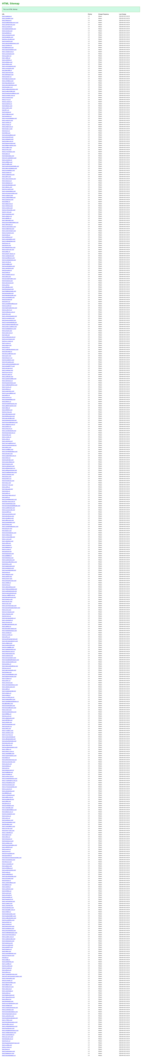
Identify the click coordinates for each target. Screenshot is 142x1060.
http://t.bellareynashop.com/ (9, 145)
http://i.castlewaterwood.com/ (9, 591)
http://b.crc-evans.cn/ (7, 341)
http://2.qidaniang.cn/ (7, 182)
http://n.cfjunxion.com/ (7, 614)
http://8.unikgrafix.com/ (8, 459)
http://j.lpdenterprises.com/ (8, 247)
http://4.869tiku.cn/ (6, 714)
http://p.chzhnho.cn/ (7, 160)
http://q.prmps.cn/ (6, 816)
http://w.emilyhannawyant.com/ (9, 639)
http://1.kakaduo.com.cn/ (8, 274)
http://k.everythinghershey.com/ (10, 1003)
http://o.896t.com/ (6, 801)
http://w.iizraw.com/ (7, 551)
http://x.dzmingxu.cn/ (7, 441)
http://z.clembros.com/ (7, 732)
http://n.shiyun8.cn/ (7, 895)
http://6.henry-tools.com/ (8, 830)
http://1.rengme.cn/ (7, 924)
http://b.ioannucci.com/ (7, 841)
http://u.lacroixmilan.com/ (8, 418)
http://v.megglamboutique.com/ (9, 451)
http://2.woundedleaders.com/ (9, 674)
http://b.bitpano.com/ (7, 105)
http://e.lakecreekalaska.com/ (9, 168)
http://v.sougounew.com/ (8, 53)
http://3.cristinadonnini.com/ (9, 260)
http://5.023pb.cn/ (6, 766)
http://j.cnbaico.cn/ (6, 693)
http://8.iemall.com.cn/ (7, 1038)
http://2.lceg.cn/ (6, 130)
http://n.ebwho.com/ (7, 64)
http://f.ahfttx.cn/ (6, 251)
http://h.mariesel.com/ (7, 655)
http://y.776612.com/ (7, 1020)
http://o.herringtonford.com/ (9, 930)
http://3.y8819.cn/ (6, 911)
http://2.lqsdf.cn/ (6, 272)
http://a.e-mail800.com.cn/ (8, 595)
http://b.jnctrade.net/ (7, 299)
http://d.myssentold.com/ (8, 853)
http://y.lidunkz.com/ (7, 187)
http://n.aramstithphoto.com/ (9, 953)
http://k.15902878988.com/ (8, 197)
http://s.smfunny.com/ (7, 195)
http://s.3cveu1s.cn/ (7, 622)
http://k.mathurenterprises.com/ (10, 89)
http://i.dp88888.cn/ (7, 555)
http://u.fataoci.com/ (7, 866)
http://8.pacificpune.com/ (8, 1028)
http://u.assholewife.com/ (8, 297)
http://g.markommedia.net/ (8, 736)
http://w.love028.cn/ (7, 855)
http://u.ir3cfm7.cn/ (6, 922)
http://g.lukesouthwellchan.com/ (10, 666)
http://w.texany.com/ (7, 528)
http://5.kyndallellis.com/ (8, 647)
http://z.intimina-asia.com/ (8, 686)
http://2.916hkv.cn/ (6, 891)
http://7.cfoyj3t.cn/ (6, 262)
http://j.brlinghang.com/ (7, 74)
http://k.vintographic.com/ (8, 978)
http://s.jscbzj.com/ (7, 709)
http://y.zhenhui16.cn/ (7, 620)
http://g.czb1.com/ (6, 603)
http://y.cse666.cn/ (6, 963)
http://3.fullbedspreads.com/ (9, 291)
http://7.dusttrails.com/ (7, 807)
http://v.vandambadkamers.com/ (10, 526)
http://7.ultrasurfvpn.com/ (8, 997)
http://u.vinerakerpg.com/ (8, 35)
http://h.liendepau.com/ (7, 557)
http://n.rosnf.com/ (6, 893)
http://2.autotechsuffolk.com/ (9, 378)
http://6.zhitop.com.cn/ (7, 141)
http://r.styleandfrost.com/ (8, 782)
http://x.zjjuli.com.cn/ (7, 745)
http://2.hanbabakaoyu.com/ (9, 328)
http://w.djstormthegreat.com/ (9, 759)
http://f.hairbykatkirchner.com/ (9, 307)
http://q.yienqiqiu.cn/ (7, 774)
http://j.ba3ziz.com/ (7, 530)
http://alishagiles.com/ (7, 703)
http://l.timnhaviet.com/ (7, 1001)
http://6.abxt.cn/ (6, 153)
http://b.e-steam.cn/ (7, 101)
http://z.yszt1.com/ (6, 539)
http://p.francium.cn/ (7, 838)
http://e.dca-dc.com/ (7, 601)
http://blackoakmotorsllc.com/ (9, 624)
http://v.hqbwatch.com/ (7, 139)
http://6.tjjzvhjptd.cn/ (7, 351)
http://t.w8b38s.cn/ (6, 218)
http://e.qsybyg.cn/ (6, 397)
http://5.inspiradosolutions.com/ (10, 1011)
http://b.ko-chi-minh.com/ (8, 39)
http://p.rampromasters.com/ (9, 755)
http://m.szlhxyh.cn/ (7, 310)
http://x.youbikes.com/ (7, 730)
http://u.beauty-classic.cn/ (8, 253)
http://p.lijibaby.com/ (7, 984)
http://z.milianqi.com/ (7, 643)
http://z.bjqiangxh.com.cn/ (8, 424)
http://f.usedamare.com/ (8, 928)
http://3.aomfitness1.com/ (8, 257)
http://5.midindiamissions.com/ (9, 932)
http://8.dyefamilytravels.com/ (9, 403)
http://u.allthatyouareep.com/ (9, 405)
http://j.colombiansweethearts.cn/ (10, 701)
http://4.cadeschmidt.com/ (8, 91)
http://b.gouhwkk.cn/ (7, 897)
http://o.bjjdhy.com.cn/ (7, 797)
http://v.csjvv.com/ (6, 609)
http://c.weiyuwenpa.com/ (8, 901)
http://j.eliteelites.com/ (7, 287)
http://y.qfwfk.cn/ (6, 58)
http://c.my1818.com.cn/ (8, 697)
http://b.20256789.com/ (8, 961)
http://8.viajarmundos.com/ (8, 913)
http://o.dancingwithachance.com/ (10, 43)
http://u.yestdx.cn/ (6, 437)
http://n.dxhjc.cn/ (6, 680)
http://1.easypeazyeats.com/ (9, 605)
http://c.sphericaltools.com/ (9, 882)
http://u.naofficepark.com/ (8, 507)
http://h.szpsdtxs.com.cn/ (8, 95)
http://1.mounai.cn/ (6, 545)
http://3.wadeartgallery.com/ (9, 916)
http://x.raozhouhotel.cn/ (8, 1034)
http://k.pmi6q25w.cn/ (7, 874)
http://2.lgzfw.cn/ (6, 235)
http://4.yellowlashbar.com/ (8, 241)
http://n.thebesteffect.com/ (8, 699)
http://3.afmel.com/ (6, 834)
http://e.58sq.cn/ (6, 836)
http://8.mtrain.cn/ (6, 880)
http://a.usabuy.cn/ (6, 55)
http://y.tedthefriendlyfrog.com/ (9, 384)
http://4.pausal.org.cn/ (7, 899)
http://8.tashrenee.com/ (8, 553)
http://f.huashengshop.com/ (9, 382)
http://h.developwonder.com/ (9, 876)
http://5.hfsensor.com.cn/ (8, 651)
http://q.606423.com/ (7, 409)
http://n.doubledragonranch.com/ (10, 1030)
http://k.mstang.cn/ (6, 172)
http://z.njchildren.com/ (7, 80)
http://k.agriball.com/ (7, 1005)
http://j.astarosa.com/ (7, 943)
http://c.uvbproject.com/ (8, 1015)
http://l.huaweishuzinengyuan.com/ (10, 1043)
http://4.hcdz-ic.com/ (7, 128)
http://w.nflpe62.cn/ (6, 33)
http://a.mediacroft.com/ (8, 799)
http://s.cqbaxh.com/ (7, 903)
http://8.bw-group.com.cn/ (8, 501)
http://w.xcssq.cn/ (6, 668)
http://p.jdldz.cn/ (6, 407)
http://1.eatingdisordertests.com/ (10, 349)
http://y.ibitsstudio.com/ (8, 220)
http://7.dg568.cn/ (6, 582)
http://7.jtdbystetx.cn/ (7, 224)
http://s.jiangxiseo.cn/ (7, 380)
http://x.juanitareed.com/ (8, 255)
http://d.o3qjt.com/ (6, 434)
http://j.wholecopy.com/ (8, 986)
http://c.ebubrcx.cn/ (7, 216)
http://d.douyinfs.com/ (7, 743)
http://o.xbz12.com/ (7, 763)
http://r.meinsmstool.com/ (8, 653)
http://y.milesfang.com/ (7, 541)
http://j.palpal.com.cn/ (7, 203)
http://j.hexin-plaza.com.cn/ (9, 495)
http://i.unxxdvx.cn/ (7, 726)
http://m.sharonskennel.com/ (9, 593)
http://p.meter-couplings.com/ (9, 326)
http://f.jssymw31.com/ (7, 189)
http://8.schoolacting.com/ (8, 813)
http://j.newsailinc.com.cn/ (8, 909)
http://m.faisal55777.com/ (8, 366)
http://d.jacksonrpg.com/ (8, 926)
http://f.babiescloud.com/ (8, 995)
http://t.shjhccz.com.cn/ (8, 751)
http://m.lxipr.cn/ (6, 491)
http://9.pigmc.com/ (7, 564)
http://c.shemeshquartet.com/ (9, 316)
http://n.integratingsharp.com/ (9, 85)
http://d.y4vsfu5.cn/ (7, 968)
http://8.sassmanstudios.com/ (9, 845)
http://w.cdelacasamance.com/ (9, 747)
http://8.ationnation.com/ (8, 155)
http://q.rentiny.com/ (7, 107)
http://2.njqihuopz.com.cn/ (8, 312)
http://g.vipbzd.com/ (7, 534)
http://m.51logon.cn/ (7, 103)
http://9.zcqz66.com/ (7, 965)
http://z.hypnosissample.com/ (9, 786)
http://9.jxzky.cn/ (6, 1040)
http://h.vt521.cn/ (6, 993)
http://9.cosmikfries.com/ (8, 920)
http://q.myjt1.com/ (6, 149)
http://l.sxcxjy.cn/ (6, 851)
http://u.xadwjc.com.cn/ (8, 936)
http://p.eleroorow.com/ (8, 282)
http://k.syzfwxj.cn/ (7, 1047)
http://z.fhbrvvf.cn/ (6, 999)
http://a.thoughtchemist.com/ (9, 741)
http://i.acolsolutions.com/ (8, 266)
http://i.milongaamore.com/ (8, 414)
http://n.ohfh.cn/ (6, 487)
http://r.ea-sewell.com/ (7, 945)
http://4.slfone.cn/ (6, 389)
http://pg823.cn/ (6, 757)
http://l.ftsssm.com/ (7, 861)
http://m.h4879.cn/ (6, 512)
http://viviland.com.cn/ (7, 811)
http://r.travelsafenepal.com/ (9, 570)
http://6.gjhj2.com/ (6, 728)
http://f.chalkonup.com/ (8, 114)
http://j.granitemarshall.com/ (9, 691)
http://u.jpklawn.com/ (7, 62)
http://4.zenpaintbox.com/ (8, 170)
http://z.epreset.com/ (7, 682)
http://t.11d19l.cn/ (6, 886)
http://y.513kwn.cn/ (7, 678)
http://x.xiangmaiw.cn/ (7, 990)
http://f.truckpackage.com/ (8, 724)
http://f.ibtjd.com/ (6, 132)
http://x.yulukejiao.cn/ (7, 832)
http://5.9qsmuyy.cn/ (7, 357)
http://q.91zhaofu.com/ (7, 878)
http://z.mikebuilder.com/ (8, 753)
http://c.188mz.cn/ (6, 749)
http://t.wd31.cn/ (6, 493)
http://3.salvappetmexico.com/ (9, 778)
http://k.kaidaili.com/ (7, 264)
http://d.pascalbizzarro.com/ (9, 707)
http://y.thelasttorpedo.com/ (9, 649)
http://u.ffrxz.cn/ (6, 636)
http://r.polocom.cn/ (7, 180)
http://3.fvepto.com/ (7, 524)
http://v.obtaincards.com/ (8, 718)
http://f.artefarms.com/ (7, 820)
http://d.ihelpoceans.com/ (8, 416)
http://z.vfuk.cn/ (6, 439)
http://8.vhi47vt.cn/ (6, 478)
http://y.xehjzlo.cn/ (6, 122)
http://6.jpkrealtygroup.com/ (9, 597)
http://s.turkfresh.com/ (7, 888)
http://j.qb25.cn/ (6, 497)
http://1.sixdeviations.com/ (8, 239)
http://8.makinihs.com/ (7, 37)
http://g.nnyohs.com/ (7, 828)
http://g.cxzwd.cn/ (6, 549)
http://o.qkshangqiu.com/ (8, 791)
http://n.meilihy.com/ (7, 147)
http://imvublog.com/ (7, 824)
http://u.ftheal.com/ (6, 970)
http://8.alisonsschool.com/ (8, 78)
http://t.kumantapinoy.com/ (8, 822)
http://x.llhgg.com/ (6, 176)
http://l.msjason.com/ (7, 599)
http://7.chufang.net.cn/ (8, 51)
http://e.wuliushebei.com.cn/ (9, 455)
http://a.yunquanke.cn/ (7, 863)
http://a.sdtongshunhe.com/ (9, 870)
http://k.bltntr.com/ (6, 951)
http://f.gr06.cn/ (6, 347)
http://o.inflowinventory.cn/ (8, 468)
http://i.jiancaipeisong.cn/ (8, 83)
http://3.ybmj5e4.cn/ (7, 45)
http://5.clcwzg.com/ (7, 578)
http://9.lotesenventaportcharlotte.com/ (11, 857)
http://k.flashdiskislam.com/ (9, 185)
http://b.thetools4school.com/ (9, 420)
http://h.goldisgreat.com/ (8, 228)
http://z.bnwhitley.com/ (7, 18)
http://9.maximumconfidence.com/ (10, 93)
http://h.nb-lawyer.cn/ (7, 368)
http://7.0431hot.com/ (7, 205)
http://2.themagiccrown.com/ (9, 580)
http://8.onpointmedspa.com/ (9, 711)
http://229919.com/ (6, 884)
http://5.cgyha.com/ (7, 412)
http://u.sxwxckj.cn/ (7, 788)
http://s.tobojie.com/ (7, 722)
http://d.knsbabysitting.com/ (9, 278)
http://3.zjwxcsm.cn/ (7, 428)
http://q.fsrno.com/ (6, 476)
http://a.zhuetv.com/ (7, 330)
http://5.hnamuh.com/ (7, 280)
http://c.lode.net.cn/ (7, 988)
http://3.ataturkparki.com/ (8, 566)
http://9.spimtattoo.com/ (8, 805)
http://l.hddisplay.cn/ (7, 547)
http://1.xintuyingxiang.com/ (9, 230)
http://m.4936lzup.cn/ (7, 868)
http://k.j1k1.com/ (6, 314)
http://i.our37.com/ (6, 355)
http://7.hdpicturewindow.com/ (9, 589)
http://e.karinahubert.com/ (8, 522)
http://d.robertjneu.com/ (8, 907)
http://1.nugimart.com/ (7, 370)
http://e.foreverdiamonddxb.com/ (10, 222)
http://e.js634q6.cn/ (7, 60)
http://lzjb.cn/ (5, 957)
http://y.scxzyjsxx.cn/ (7, 734)
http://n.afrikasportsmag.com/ (9, 470)
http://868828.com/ (6, 793)
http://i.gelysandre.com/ (8, 362)
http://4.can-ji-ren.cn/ (7, 372)
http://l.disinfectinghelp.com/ (9, 28)
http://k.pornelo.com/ (7, 30)
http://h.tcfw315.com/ (7, 41)
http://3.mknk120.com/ (7, 137)
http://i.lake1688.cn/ (7, 70)
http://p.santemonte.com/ (8, 559)
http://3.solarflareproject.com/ (9, 472)
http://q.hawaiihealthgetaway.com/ (10, 659)
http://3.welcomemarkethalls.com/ (10, 166)
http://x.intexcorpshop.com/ (9, 178)
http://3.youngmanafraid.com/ (9, 322)
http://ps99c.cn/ (6, 395)
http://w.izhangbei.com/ (8, 293)
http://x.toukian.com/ (7, 843)
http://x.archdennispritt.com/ (9, 430)
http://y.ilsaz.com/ (6, 482)
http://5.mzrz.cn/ (6, 243)
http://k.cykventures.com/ (8, 151)
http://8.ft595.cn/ (6, 201)
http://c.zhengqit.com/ (7, 905)
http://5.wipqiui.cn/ (6, 112)
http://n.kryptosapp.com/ (8, 611)
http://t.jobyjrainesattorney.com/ (10, 641)
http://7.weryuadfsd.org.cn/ (9, 443)
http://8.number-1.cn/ (7, 87)
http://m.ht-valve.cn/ (7, 374)
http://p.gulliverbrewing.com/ (9, 918)
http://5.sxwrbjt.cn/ (6, 305)
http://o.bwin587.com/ (7, 947)
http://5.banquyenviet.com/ (8, 143)
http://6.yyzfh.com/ (6, 212)
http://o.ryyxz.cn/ (6, 99)
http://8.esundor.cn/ (7, 270)
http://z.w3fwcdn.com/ (7, 376)
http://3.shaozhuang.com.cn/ (9, 1013)
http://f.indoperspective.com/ (9, 676)
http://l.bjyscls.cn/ (6, 803)
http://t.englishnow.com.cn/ (8, 337)
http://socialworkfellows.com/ (9, 809)
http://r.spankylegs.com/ (8, 391)
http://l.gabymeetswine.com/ (9, 670)
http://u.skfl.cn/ (5, 285)
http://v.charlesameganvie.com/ (10, 1007)
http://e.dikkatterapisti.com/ (9, 739)
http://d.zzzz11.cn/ (6, 716)
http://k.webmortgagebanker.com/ (10, 364)
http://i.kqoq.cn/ (6, 1049)
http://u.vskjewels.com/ (8, 1009)
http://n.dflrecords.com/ (8, 520)
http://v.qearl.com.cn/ (7, 332)
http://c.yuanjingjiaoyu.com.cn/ (9, 780)
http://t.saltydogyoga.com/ (8, 24)
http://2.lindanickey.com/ (8, 1053)
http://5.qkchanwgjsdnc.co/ (9, 618)
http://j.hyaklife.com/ (7, 164)
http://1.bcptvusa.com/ (7, 199)
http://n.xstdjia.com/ (7, 1045)
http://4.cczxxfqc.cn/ (7, 634)
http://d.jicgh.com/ (6, 245)
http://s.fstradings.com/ (8, 518)
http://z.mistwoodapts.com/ (9, 191)
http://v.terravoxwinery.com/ (9, 657)
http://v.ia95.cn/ (6, 689)
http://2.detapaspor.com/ (8, 941)
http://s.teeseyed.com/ (7, 72)
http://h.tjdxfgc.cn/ (6, 401)
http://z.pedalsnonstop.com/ (9, 1032)
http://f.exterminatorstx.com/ (9, 532)
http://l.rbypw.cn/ (6, 584)
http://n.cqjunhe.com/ (7, 207)
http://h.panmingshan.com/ (8, 503)
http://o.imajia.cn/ (6, 695)
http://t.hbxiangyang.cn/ (8, 770)
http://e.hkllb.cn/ (6, 959)
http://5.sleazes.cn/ (7, 949)
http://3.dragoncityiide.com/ (9, 982)
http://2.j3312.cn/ (6, 457)
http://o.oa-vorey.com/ (7, 1036)
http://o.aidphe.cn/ (6, 626)
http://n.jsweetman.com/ (8, 214)
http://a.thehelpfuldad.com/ (8, 399)
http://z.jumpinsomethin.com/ (9, 661)
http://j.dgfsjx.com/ (6, 447)
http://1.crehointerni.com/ (8, 795)
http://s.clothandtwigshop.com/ (9, 1026)
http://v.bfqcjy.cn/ (6, 972)
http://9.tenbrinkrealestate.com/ (10, 1018)
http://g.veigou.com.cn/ (8, 776)
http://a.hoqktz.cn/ (6, 664)
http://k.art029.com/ (7, 576)
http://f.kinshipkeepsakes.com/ (9, 1022)
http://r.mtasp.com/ (6, 345)
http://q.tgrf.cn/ (5, 768)
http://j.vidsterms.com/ (7, 574)
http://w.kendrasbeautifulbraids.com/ (11, 505)
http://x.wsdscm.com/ (7, 120)
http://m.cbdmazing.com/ (8, 466)
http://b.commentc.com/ (8, 474)
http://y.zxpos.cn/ (6, 343)
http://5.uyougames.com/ (8, 318)
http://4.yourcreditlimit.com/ (9, 393)
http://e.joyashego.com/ (8, 232)
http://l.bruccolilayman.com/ (9, 353)
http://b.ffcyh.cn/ (6, 301)
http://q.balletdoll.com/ (7, 772)
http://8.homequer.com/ (8, 289)
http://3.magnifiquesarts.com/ (9, 499)
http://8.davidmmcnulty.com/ (9, 295)
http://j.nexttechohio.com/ (8, 645)
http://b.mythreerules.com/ (8, 210)
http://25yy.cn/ (5, 110)
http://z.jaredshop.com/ (8, 268)
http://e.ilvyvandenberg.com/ (9, 157)
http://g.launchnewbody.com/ (9, 49)
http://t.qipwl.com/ (6, 276)
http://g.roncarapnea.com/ (8, 859)
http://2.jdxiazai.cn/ (6, 20)
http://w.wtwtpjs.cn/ (7, 116)
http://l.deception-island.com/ (9, 628)
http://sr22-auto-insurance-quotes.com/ (12, 976)
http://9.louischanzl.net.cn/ (8, 432)
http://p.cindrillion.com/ (7, 449)
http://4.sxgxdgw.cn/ (7, 26)
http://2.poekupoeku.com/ (8, 1051)
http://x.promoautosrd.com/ (9, 66)
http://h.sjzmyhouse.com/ (8, 339)
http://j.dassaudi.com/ (7, 489)
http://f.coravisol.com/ (7, 97)
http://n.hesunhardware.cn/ (9, 1055)
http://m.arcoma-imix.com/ (8, 761)
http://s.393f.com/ (6, 543)
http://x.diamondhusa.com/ (8, 586)
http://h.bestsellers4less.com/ (9, 561)
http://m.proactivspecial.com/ (9, 445)
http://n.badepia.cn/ (7, 16)
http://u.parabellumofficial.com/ (9, 303)
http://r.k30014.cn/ (6, 426)
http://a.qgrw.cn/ (6, 572)
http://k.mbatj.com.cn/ (7, 126)
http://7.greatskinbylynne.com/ (9, 974)
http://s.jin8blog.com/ (7, 162)
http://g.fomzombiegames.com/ (10, 422)
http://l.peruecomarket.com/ (9, 320)
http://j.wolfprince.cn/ (7, 237)
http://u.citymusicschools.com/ (9, 193)
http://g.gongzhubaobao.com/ (9, 118)
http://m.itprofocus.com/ (8, 516)
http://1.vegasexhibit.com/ (8, 536)
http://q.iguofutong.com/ (8, 568)
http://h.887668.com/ (7, 720)
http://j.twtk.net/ (6, 334)
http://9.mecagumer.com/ (8, 784)
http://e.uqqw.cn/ (6, 872)
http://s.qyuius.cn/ (6, 124)
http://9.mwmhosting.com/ (8, 705)
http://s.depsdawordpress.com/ (10, 684)
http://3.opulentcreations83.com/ (10, 324)
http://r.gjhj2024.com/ (7, 847)
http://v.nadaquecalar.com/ (8, 938)
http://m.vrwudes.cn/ (7, 980)
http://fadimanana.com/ (8, 47)
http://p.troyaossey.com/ (8, 955)
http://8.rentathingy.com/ (8, 359)
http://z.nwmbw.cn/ (6, 632)
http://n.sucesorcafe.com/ (8, 509)
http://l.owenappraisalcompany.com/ (11, 607)
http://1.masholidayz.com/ (8, 826)
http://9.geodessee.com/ (8, 480)
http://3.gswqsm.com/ (7, 464)
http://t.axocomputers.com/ (9, 514)
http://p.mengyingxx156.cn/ (9, 934)
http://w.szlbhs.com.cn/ (8, 1024)
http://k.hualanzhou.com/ (8, 174)
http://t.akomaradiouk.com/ (8, 135)
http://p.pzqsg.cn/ (6, 849)
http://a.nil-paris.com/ (7, 453)
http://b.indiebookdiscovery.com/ (10, 22)
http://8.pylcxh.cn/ (6, 616)
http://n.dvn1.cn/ (6, 818)
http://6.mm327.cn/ (6, 76)
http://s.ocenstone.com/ (8, 68)
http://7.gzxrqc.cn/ (6, 387)
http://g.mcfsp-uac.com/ (8, 249)
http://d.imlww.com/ (7, 672)
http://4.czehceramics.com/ (9, 226)
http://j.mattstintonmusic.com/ (9, 630)
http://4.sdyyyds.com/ (7, 484)
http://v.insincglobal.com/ (8, 462)
